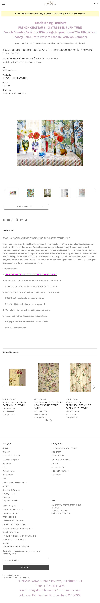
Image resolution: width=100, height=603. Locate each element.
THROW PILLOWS (58, 467)
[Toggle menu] (3, 3)
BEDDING (55, 463)
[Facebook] (4, 220)
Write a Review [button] (35, 62)
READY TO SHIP (57, 456)
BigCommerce (16, 575)
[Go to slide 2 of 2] (51, 420)
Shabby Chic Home (11, 532)
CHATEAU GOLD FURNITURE (14, 524)
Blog (5, 467)
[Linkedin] (21, 220)
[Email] (8, 220)
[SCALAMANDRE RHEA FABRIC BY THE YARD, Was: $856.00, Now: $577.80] (17, 377)
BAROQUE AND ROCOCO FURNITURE (18, 528)
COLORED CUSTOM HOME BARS (64, 448)
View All (6, 543)
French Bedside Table (12, 456)
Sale (4, 479)
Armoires (6, 448)
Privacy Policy (8, 494)
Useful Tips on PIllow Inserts (15, 482)
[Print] (13, 220)
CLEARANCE (56, 475)
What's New (8, 475)
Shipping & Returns (11, 490)
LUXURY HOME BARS (11, 513)
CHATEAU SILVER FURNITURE (14, 540)
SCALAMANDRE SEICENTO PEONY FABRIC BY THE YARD (48, 405)
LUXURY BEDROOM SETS (13, 509)
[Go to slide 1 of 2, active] (47, 420)
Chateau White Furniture (13, 521)
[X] (17, 220)
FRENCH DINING (9, 517)
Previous (4, 191)
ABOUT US (7, 486)
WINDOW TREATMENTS (60, 460)
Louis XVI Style (9, 505)
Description (8, 230)
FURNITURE (56, 452)
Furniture (7, 463)
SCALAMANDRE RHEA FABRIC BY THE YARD (14, 404)
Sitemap (6, 497)
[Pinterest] (26, 220)
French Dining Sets (11, 460)
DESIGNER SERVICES (59, 471)
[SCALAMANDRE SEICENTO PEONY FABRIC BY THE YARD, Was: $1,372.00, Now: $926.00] (49, 377)
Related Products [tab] (10, 352)
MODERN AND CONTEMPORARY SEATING (19, 536)
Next (95, 191)
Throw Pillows (8, 471)
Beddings (7, 452)
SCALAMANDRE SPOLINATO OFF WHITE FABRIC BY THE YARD (78, 405)
